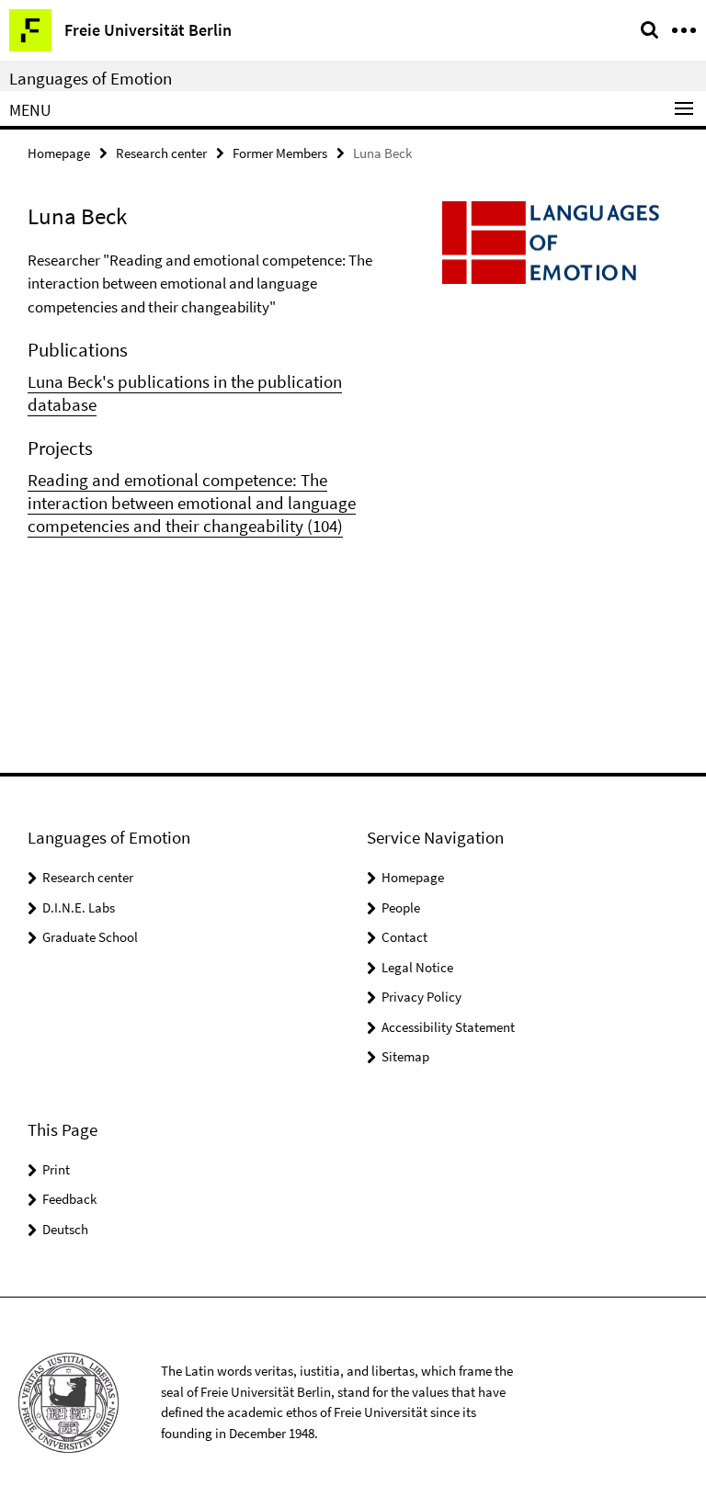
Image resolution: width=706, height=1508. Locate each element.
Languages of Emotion (90, 78)
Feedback (69, 1199)
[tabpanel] (211, 394)
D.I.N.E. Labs (78, 907)
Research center (161, 153)
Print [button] (56, 1169)
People (400, 907)
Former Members (280, 153)
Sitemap (405, 1056)
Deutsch (65, 1229)
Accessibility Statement (448, 1027)
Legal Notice (417, 967)
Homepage (59, 153)
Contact (404, 937)
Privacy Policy (421, 996)
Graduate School (90, 937)
